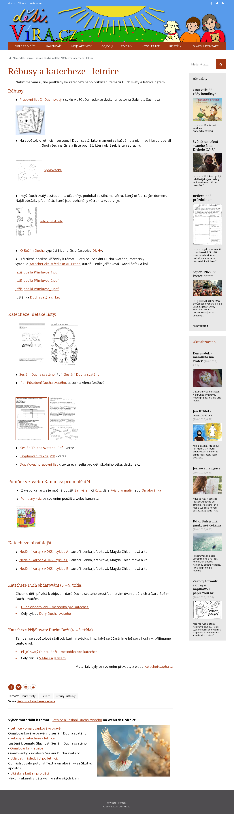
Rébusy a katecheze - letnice (78, 58)
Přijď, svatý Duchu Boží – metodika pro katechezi (59, 651)
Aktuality (200, 78)
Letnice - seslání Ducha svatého (43, 58)
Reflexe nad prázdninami (203, 198)
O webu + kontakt (116, 802)
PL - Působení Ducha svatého (43, 382)
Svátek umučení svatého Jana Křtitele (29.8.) (205, 145)
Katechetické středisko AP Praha (54, 264)
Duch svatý (28, 696)
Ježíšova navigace (206, 468)
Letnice (46, 696)
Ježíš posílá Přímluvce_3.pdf (37, 289)
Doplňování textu (34, 456)
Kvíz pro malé (121, 490)
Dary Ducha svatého (55, 613)
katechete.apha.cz (158, 666)
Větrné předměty (51, 221)
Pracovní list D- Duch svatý (40, 99)
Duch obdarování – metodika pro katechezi (55, 607)
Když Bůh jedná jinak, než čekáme (207, 523)
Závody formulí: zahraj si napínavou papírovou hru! (205, 587)
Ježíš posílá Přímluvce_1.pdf (37, 272)
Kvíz (98, 490)
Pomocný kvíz (31, 498)
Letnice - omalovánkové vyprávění (36, 728)
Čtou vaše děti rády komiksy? (204, 92)
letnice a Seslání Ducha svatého (77, 720)
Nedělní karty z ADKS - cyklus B (43, 568)
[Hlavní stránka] (10, 58)
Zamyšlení (82, 490)
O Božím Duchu (33, 250)
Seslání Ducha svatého (37, 374)
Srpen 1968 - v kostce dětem (204, 274)
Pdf (60, 447)
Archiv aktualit (200, 325)
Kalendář (19, 58)
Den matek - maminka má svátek (203, 357)
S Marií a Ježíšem (52, 658)
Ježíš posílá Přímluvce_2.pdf (37, 280)
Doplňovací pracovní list (39, 464)
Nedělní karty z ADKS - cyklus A (43, 551)
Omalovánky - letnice (26, 748)
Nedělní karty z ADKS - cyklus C (43, 560)
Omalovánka (151, 490)
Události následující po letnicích (35, 758)
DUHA (97, 250)
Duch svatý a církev (45, 297)
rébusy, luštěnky (66, 696)
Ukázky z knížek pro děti (29, 773)
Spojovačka (53, 170)
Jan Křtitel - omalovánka (202, 413)
